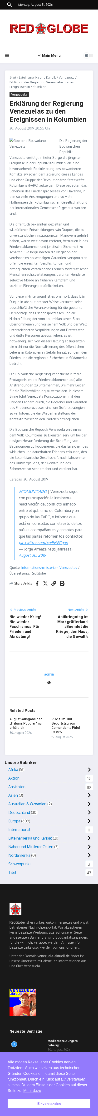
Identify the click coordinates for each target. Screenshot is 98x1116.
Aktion (14, 778)
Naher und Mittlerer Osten (30, 846)
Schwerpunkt (19, 863)
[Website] (49, 683)
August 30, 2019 (32, 555)
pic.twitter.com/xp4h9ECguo (43, 542)
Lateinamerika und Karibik (37, 77)
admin (49, 674)
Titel (12, 872)
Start (13, 77)
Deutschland (19, 812)
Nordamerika (19, 855)
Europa (14, 821)
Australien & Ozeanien (27, 803)
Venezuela (66, 77)
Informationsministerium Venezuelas (49, 568)
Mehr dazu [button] (32, 1091)
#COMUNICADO (33, 491)
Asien (13, 795)
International (19, 829)
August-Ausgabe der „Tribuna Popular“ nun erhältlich (27, 723)
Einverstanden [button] (49, 1104)
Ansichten (16, 786)
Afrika (13, 769)
